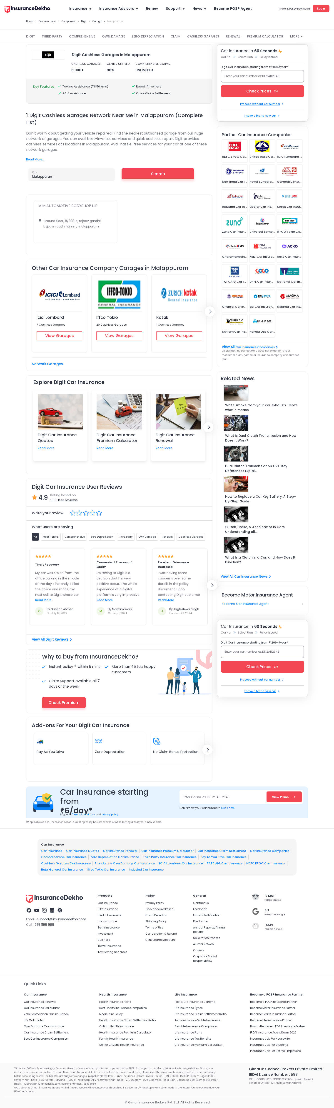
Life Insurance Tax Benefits (193, 1039)
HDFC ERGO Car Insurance (265, 863)
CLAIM (175, 36)
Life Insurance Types (189, 1008)
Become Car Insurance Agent (245, 603)
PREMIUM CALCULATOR (265, 36)
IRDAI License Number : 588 (273, 1074)
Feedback (200, 909)
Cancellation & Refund (161, 934)
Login (321, 8)
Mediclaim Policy (111, 1014)
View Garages (59, 335)
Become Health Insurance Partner (273, 1014)
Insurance (78, 8)
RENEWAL (233, 36)
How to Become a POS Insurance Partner (277, 1026)
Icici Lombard (50, 317)
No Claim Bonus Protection (175, 751)
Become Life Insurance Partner (271, 1020)
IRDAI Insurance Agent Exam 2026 (273, 1032)
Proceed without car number (260, 104)
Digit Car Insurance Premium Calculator (117, 437)
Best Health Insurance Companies (123, 1008)
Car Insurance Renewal (120, 850)
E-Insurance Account (160, 940)
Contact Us (201, 903)
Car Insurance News (251, 576)
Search (158, 174)
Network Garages (47, 364)
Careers (198, 950)
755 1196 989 (44, 924)
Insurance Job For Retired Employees (275, 1051)
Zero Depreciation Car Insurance (114, 857)
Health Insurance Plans (115, 1002)
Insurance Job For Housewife (270, 1039)
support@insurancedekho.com (61, 919)
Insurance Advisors (116, 8)
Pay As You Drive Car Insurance (223, 857)
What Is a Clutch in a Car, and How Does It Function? (260, 559)
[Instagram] (44, 911)
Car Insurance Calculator (42, 1008)
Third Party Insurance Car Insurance (170, 857)
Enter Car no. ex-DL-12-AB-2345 (206, 797)
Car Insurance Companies (255, 347)
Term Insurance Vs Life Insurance (197, 1020)
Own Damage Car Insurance (44, 1026)
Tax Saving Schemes (112, 952)
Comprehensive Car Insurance (64, 857)
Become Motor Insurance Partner (272, 1008)
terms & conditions (83, 814)
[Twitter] (59, 911)
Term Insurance (109, 927)
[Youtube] (36, 911)
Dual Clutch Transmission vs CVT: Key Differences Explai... (256, 468)
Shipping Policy (156, 921)
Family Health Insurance (116, 1039)
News (197, 8)
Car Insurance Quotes (82, 850)
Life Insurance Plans (188, 1032)
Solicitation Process (206, 938)
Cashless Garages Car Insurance (66, 863)
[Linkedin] (52, 911)
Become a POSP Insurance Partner (273, 1002)
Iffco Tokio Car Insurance (106, 869)
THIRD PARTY (52, 36)
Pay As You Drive (50, 751)
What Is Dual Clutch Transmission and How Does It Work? (261, 438)
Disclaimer (200, 921)
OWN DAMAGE (113, 36)
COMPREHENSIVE (82, 36)
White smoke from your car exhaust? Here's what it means (261, 407)
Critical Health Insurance (116, 1026)
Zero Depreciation (110, 751)
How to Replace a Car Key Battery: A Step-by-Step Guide (260, 499)
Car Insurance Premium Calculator (167, 850)
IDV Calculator (34, 1020)
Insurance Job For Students (269, 1045)
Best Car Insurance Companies (46, 1039)
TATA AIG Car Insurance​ (224, 863)
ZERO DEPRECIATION (148, 36)
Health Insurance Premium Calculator (125, 1032)
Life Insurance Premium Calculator (198, 1045)
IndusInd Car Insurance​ (146, 869)
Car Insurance (51, 850)
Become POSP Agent (233, 8)
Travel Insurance (109, 946)
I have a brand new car (260, 115)
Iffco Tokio (107, 317)
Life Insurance (107, 921)
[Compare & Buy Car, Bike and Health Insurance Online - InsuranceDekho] (27, 10)
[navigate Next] (209, 311)
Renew (152, 8)
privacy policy (110, 814)
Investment (105, 934)
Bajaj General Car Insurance (62, 869)
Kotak (162, 317)
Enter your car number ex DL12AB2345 (251, 76)
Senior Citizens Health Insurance (121, 1045)
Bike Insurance (108, 909)
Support (173, 8)
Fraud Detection (156, 915)
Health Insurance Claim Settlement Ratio (127, 1020)
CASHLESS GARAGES (203, 36)
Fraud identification (206, 915)
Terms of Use (154, 927)
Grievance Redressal (159, 909)
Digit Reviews (57, 639)
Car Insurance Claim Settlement (221, 850)
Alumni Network (203, 944)
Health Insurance (109, 915)
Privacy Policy (154, 903)
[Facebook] (29, 911)
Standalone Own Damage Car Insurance (125, 863)
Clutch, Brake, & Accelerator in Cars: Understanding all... (255, 529)
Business (104, 940)
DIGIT (30, 36)
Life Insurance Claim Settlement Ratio (201, 1014)
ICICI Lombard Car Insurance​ (181, 863)
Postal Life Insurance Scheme (195, 1002)
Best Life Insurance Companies (196, 1026)
